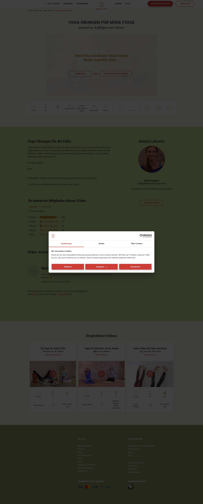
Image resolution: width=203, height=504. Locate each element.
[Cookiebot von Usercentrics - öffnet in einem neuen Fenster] (141, 236)
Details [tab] (101, 244)
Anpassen (100, 267)
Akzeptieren (135, 267)
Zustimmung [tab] (66, 244)
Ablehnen (68, 267)
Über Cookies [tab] (136, 244)
